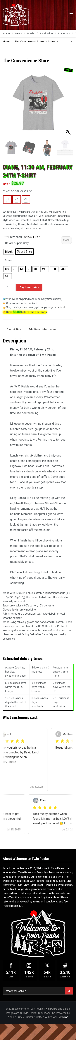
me (66, 1017)
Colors (9, 243)
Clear (66, 240)
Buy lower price (29, 287)
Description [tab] (14, 329)
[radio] (9, 252)
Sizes (8, 260)
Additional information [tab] (42, 329)
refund (61, 307)
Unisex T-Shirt (32, 236)
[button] (68, 104)
